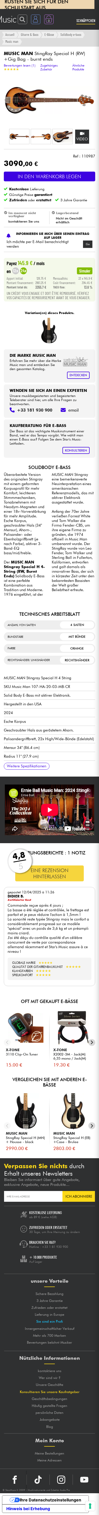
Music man (11, 41)
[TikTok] (38, 1480)
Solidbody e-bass (70, 34)
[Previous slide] (7, 1042)
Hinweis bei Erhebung (28, 1508)
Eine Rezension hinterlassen (50, 873)
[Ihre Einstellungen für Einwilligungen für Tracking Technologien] (90, 1506)
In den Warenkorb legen (49, 176)
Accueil (9, 34)
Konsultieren (76, 450)
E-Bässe (49, 34)
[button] (19, 136)
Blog (49, 1427)
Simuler (84, 270)
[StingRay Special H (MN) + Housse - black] (49, 330)
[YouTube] (84, 1480)
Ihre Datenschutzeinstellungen (50, 1499)
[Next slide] (91, 1042)
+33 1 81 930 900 (55, 1247)
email (73, 410)
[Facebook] (14, 1480)
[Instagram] (61, 1480)
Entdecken (78, 375)
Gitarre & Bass (29, 34)
